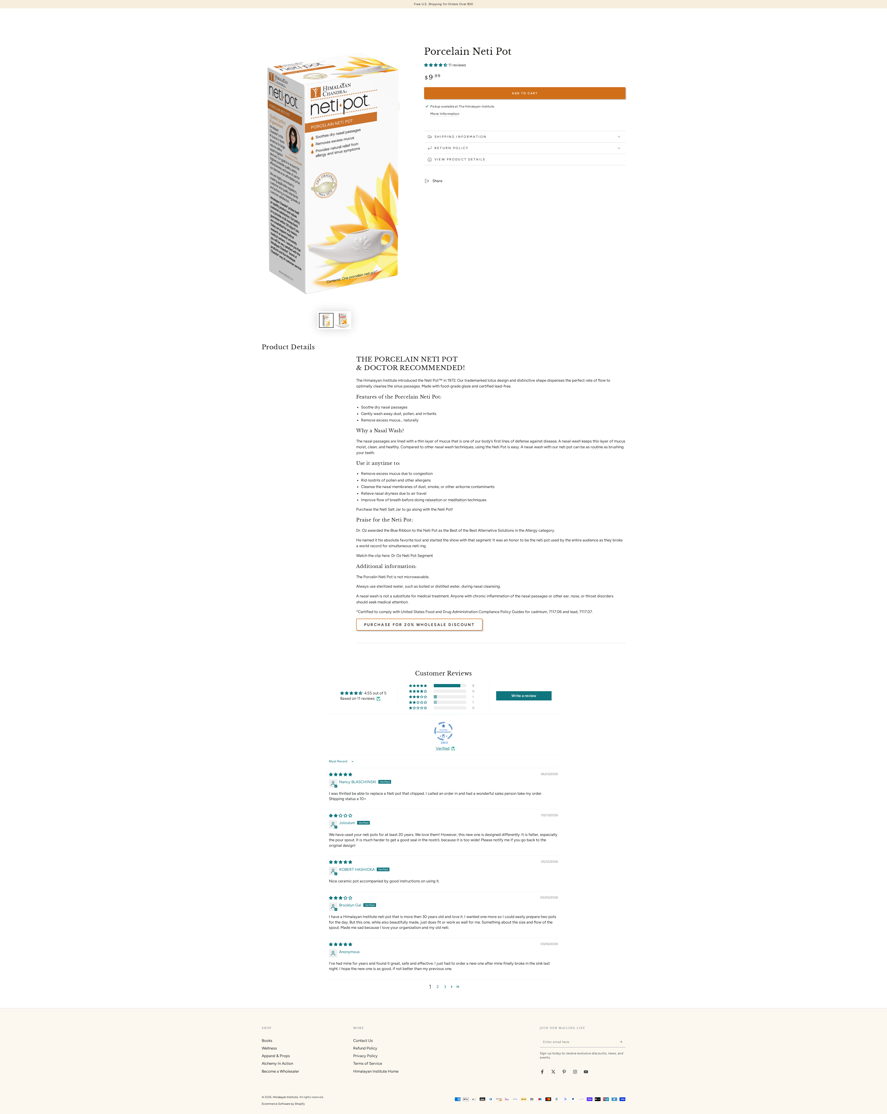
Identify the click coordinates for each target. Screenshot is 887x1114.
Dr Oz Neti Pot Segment (412, 555)
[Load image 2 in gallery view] (342, 320)
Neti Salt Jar (390, 509)
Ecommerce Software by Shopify (283, 1103)
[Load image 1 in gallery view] (326, 320)
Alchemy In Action (277, 1063)
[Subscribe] (622, 1042)
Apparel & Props (276, 1055)
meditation (457, 499)
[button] (436, 65)
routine (597, 447)
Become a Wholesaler (280, 1071)
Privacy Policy (365, 1055)
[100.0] (443, 731)
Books (267, 1040)
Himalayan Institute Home (375, 1071)
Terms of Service (367, 1063)
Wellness (269, 1048)
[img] (340, 774)
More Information (444, 114)
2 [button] (438, 986)
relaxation (433, 499)
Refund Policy (365, 1048)
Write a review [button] (523, 696)
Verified (443, 748)
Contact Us (363, 1040)
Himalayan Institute (285, 1097)
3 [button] (445, 986)
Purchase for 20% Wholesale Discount (419, 624)
